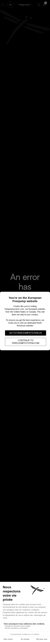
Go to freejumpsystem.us (25, 333)
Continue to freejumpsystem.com (25, 341)
